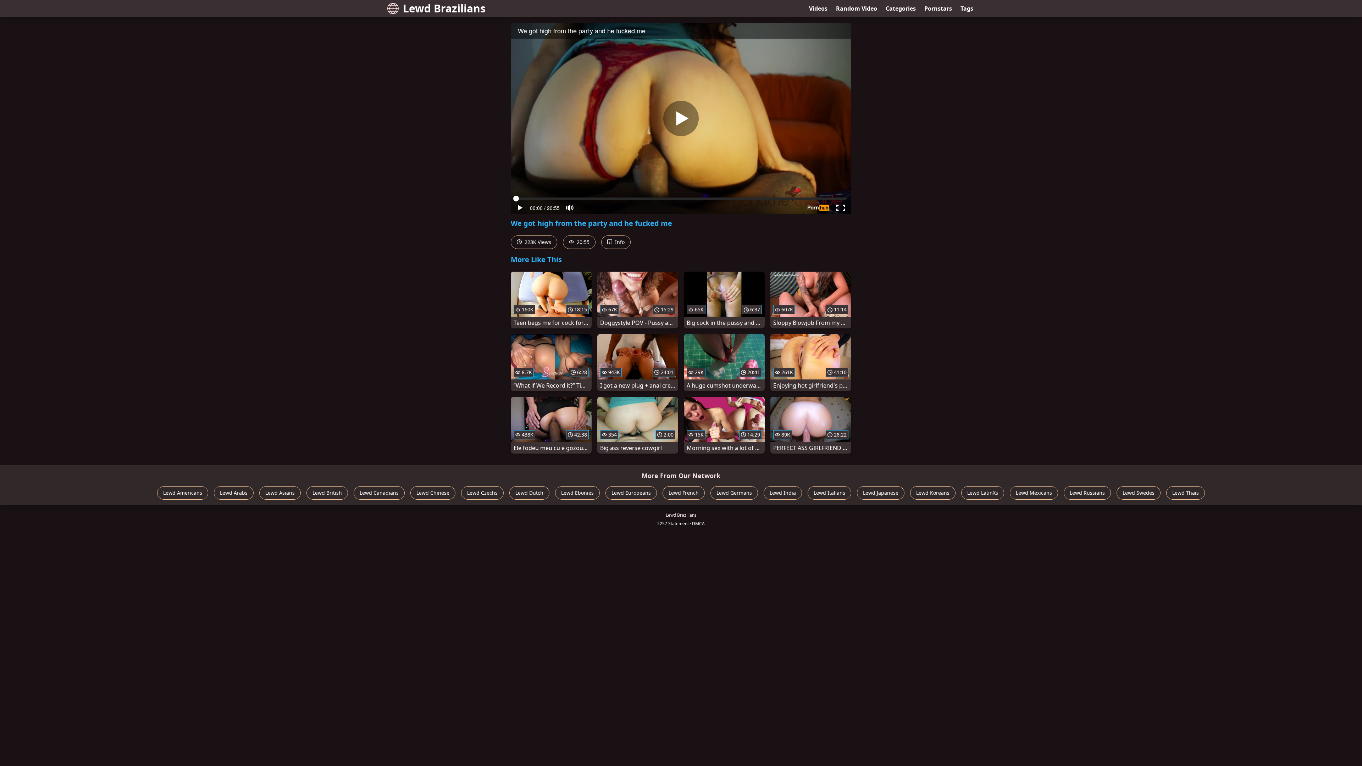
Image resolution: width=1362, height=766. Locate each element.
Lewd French (684, 492)
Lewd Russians (1087, 492)
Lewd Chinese (432, 492)
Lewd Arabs (234, 492)
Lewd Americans (182, 492)
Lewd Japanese (880, 492)
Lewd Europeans (631, 492)
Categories (901, 8)
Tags (966, 8)
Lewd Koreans (932, 492)
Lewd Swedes (1139, 492)
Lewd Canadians (379, 492)
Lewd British (327, 492)
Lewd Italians (829, 492)
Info (619, 242)
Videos (818, 8)
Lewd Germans (734, 492)
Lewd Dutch (529, 492)
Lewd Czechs (482, 492)
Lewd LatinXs (982, 492)
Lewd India (783, 492)
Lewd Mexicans (1034, 492)
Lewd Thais (1185, 492)
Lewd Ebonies (577, 492)
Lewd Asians (280, 492)
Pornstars (938, 8)
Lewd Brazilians (444, 8)
